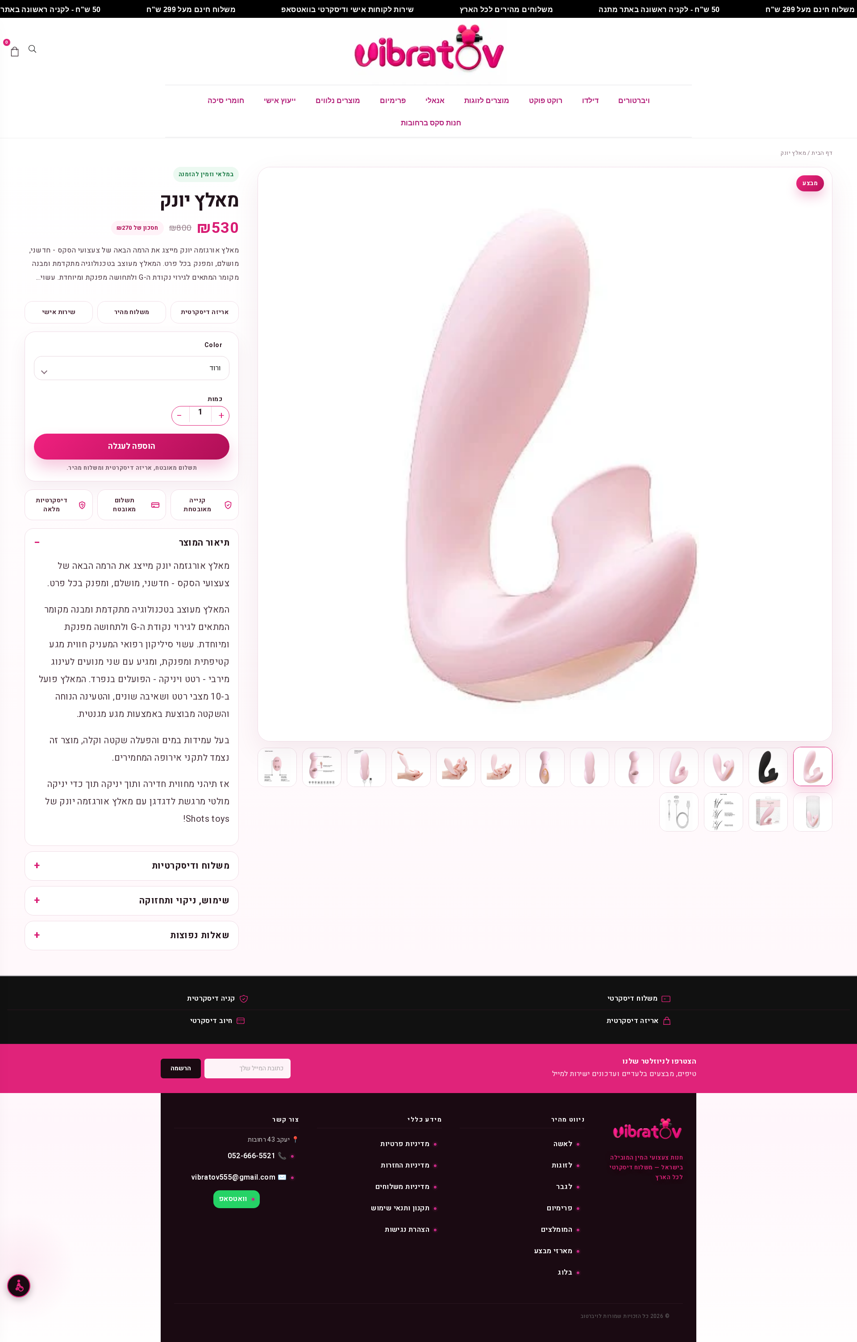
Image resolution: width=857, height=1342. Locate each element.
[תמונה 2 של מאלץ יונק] (768, 767)
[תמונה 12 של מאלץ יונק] (321, 767)
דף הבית (821, 153)
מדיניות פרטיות (404, 1144)
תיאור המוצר (204, 542)
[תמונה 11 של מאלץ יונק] (366, 767)
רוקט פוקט (545, 100)
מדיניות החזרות (405, 1165)
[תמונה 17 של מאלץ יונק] (679, 812)
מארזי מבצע (553, 1251)
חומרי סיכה (226, 100)
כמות (215, 399)
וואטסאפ (233, 1198)
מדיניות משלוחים (402, 1186)
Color (213, 345)
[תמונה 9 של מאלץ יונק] (455, 767)
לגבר (564, 1186)
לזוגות (562, 1165)
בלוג (564, 1272)
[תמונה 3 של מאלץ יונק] (723, 767)
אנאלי (435, 100)
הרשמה (181, 1068)
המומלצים (556, 1229)
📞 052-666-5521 (257, 1156)
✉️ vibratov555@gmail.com (239, 1177)
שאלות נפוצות (199, 935)
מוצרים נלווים (338, 100)
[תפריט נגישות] (18, 1285)
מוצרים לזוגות (486, 100)
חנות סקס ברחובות (431, 123)
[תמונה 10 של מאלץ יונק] (411, 767)
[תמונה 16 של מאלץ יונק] (723, 812)
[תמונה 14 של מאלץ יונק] (812, 812)
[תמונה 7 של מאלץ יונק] (545, 767)
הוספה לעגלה (131, 446)
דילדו (590, 100)
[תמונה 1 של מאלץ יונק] (812, 766)
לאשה (562, 1144)
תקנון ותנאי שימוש (400, 1208)
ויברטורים (634, 100)
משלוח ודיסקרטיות (190, 865)
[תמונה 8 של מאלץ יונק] (500, 767)
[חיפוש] (32, 51)
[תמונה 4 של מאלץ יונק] (679, 767)
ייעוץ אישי (280, 100)
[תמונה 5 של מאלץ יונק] (634, 767)
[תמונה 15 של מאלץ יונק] (768, 812)
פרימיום (393, 100)
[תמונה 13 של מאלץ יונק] (277, 767)
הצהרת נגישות (407, 1229)
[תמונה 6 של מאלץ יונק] (589, 767)
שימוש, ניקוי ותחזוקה (184, 900)
